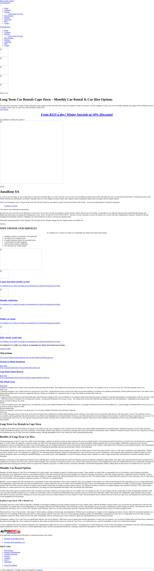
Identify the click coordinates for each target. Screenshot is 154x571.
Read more (3, 366)
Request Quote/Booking (12, 552)
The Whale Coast (7, 382)
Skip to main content (7, 1)
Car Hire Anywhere (10, 206)
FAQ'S (6, 560)
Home (6, 8)
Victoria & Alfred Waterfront (12, 362)
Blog (5, 21)
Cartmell (39, 570)
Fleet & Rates (8, 16)
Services (7, 12)
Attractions (7, 19)
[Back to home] (5, 3)
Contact (6, 23)
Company (7, 10)
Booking (7, 18)
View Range (4, 109)
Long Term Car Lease (15, 14)
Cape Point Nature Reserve (11, 372)
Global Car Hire (5, 349)
